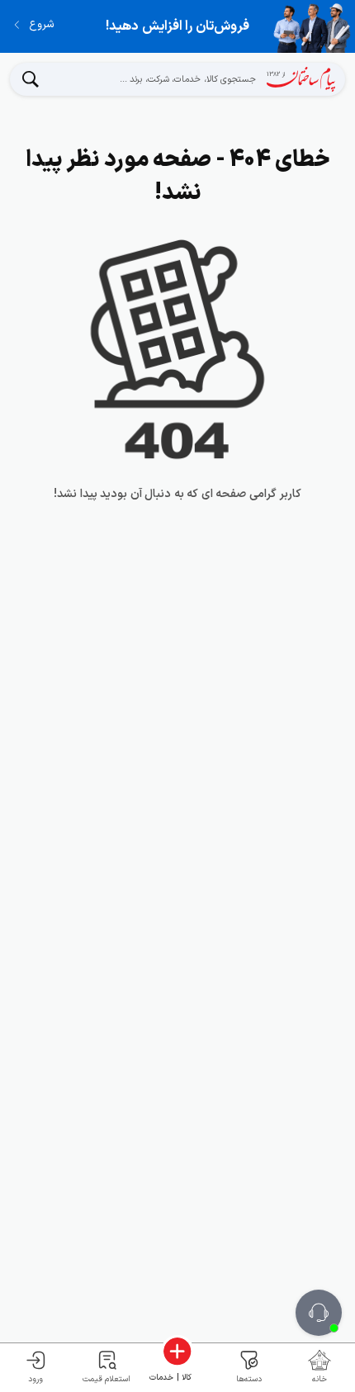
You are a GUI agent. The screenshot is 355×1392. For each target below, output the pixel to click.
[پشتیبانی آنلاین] (319, 1313)
